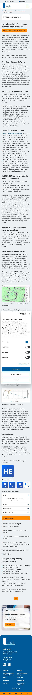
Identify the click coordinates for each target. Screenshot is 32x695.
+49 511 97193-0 (7, 658)
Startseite (4, 10)
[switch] (27, 347)
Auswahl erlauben (16, 374)
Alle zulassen (16, 369)
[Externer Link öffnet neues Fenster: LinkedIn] (9, 664)
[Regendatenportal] (28, 693)
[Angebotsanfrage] (10, 693)
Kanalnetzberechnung (20, 10)
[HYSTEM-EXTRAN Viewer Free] (27, 484)
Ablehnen (16, 380)
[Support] (3, 693)
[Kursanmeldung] (22, 693)
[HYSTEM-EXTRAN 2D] (5, 484)
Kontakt (8, 625)
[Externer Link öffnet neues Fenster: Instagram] (4, 664)
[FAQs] (16, 693)
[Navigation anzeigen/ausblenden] (28, 6)
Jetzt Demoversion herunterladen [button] (13, 30)
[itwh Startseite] (7, 6)
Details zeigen (23, 364)
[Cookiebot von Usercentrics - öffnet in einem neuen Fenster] (19, 314)
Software (11, 10)
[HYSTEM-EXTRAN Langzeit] (12, 484)
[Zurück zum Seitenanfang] (16, 598)
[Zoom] (16, 293)
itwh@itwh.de (7, 660)
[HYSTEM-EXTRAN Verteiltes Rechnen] (20, 484)
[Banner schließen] (29, 313)
